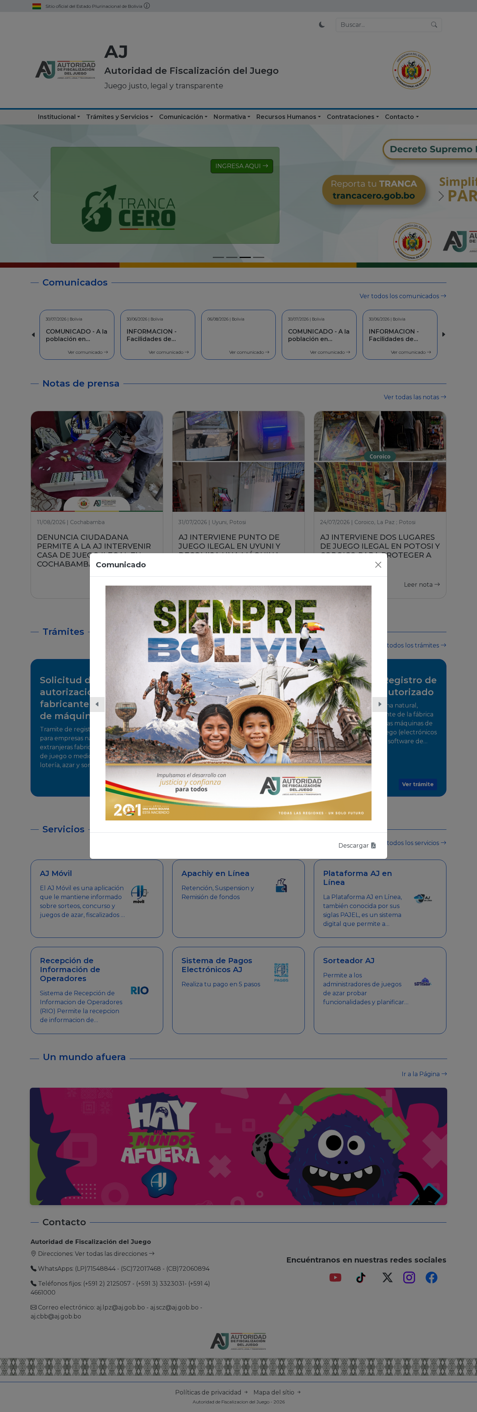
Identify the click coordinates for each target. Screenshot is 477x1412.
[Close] (378, 565)
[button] (97, 704)
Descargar (354, 845)
